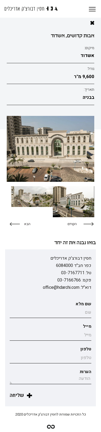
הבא (27, 224)
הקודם (72, 224)
